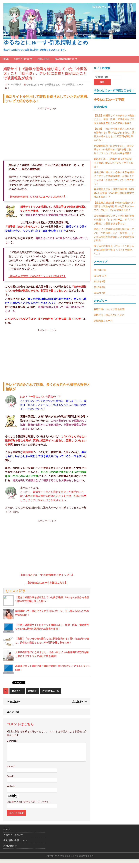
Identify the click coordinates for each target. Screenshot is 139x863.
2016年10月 (100, 275)
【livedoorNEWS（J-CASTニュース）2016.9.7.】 (37, 196)
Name (10, 766)
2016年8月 (99, 287)
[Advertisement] (58, 134)
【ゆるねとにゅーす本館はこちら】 (47, 582)
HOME (6, 59)
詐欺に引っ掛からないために (109, 315)
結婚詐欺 (28, 452)
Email (10, 776)
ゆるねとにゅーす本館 (109, 99)
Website (11, 786)
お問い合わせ (43, 59)
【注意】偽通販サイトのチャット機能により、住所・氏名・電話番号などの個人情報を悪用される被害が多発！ (114, 119)
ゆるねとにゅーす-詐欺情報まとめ (43, 84)
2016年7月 (99, 292)
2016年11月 (100, 270)
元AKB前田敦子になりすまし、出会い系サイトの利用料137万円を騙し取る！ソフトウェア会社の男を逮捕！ (114, 149)
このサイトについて (23, 59)
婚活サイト (17, 691)
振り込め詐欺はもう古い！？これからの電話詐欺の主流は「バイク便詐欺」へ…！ (114, 250)
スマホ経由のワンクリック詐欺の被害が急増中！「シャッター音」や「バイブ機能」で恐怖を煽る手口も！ (114, 219)
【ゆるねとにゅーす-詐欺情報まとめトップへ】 (47, 574)
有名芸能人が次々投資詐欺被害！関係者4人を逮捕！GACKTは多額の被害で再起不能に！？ (114, 193)
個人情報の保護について (66, 59)
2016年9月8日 (15, 84)
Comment (12, 740)
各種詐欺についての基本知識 (109, 309)
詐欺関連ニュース (74, 84)
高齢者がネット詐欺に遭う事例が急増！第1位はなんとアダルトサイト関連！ (113, 163)
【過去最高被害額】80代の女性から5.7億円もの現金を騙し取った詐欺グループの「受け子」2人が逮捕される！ (114, 206)
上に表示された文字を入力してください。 (29, 801)
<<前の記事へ (14, 701)
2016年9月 (99, 281)
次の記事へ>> (79, 701)
